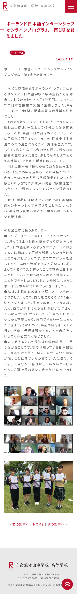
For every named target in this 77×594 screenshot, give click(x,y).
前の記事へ (21, 524)
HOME (38, 524)
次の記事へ (56, 524)
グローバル (17, 52)
